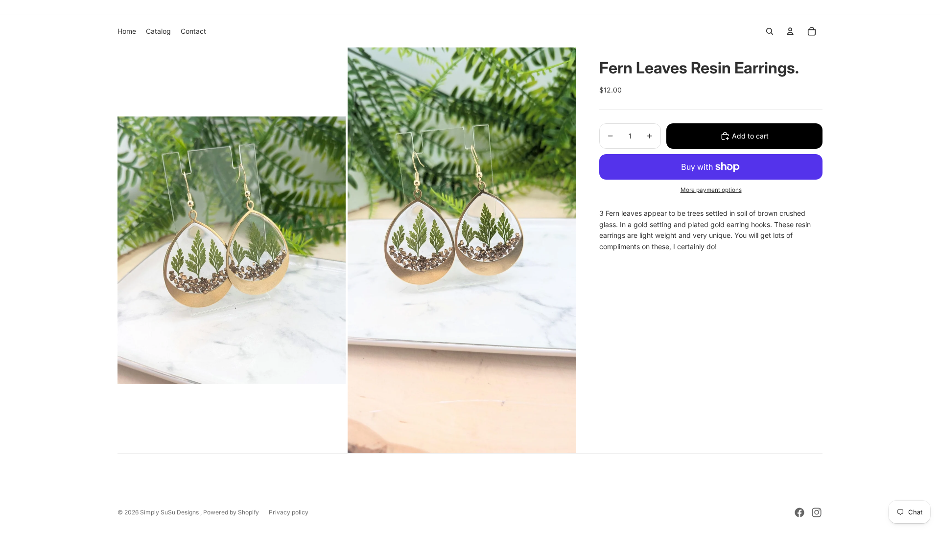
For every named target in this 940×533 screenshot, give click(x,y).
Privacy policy (288, 512)
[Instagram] (816, 512)
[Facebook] (799, 512)
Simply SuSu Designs (170, 512)
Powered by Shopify (231, 512)
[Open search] (769, 31)
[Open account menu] (790, 31)
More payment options (711, 189)
